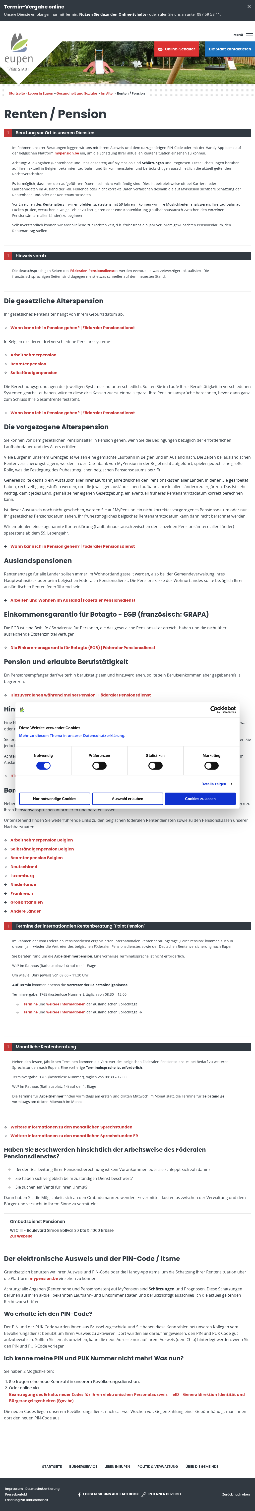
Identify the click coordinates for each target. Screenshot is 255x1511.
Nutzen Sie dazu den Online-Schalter (113, 14)
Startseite (17, 93)
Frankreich (21, 894)
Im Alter (107, 93)
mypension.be (67, 153)
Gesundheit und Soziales (77, 93)
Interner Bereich (164, 1494)
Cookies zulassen (200, 799)
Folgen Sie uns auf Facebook (111, 1494)
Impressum (14, 1488)
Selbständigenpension (34, 373)
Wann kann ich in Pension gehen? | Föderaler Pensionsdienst (72, 328)
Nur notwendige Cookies (54, 799)
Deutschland (23, 867)
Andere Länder (25, 911)
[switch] (99, 766)
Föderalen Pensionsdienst (92, 270)
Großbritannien (26, 902)
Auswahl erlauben (127, 799)
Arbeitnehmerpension (33, 355)
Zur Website (21, 1236)
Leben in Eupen (40, 93)
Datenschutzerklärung (42, 1488)
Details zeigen (213, 784)
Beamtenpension (28, 364)
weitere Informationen (65, 1004)
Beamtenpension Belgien (36, 858)
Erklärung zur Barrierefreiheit (26, 1500)
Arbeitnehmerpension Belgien (41, 840)
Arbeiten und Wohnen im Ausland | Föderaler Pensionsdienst (72, 600)
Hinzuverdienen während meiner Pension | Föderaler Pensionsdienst (80, 695)
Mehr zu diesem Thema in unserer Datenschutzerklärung (71, 735)
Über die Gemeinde (202, 1467)
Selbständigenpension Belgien (42, 849)
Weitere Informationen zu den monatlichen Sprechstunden (71, 1127)
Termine (31, 1004)
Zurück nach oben (236, 1494)
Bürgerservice (83, 1467)
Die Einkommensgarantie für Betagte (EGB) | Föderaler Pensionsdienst (82, 648)
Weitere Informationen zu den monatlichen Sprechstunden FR (74, 1136)
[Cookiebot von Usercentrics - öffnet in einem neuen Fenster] (214, 709)
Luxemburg (22, 876)
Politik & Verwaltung (157, 1467)
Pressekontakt (16, 1494)
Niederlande (23, 885)
